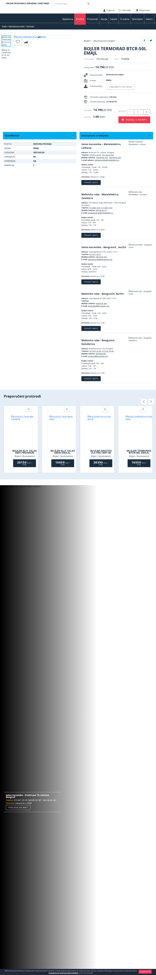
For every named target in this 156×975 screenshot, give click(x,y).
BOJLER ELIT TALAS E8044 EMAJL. (63, 451)
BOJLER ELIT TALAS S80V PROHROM (24, 451)
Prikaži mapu (91, 182)
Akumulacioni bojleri (16, 26)
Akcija (104, 19)
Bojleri (4, 26)
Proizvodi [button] (92, 19)
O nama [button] (124, 19)
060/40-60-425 (115, 157)
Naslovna (67, 19)
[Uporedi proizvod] (26, 41)
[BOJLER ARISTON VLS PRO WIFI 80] (101, 431)
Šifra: (116, 59)
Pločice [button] (80, 19)
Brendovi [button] (137, 19)
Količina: (122, 111)
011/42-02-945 (108, 155)
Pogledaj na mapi (18, 807)
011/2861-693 (94, 208)
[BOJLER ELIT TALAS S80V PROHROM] (24, 431)
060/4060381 (101, 354)
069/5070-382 (101, 257)
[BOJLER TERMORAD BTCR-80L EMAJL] (139, 431)
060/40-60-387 (102, 157)
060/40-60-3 (100, 210)
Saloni (149, 19)
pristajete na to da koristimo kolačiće (63, 973)
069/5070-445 (101, 303)
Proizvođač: (89, 59)
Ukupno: (88, 110)
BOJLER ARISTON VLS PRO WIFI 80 (101, 451)
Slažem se (145, 971)
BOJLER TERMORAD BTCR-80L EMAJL (139, 451)
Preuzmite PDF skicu (120, 87)
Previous (144, 402)
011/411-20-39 (95, 155)
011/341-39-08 (107, 351)
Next (151, 402)
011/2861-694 (106, 208)
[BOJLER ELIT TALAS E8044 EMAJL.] (62, 431)
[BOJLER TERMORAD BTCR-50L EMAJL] (43, 36)
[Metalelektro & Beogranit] (14, 19)
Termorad (30, 26)
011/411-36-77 (95, 254)
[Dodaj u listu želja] (18, 41)
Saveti (113, 19)
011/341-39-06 (95, 351)
